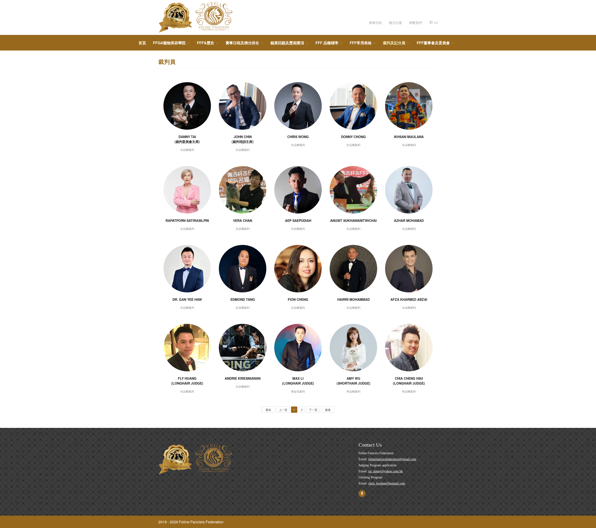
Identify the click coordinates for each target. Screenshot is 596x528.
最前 (268, 410)
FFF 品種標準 (326, 42)
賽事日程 (375, 22)
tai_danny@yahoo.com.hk (385, 471)
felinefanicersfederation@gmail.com (392, 459)
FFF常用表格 (361, 42)
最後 (328, 410)
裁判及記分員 (394, 42)
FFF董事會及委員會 (433, 42)
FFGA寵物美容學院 (169, 42)
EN (436, 23)
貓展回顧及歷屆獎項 (287, 42)
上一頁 (283, 410)
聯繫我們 (415, 22)
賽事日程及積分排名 (242, 42)
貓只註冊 (395, 22)
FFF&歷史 (205, 42)
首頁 (142, 42)
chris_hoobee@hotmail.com (386, 483)
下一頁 (313, 410)
